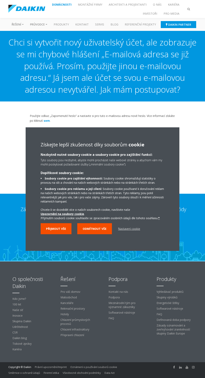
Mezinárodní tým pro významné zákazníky (122, 305)
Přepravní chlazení (72, 335)
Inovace (17, 315)
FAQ (111, 318)
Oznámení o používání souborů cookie (93, 367)
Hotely (64, 314)
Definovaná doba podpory (174, 320)
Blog (114, 24)
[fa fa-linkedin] (180, 367)
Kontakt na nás (118, 292)
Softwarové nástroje (122, 312)
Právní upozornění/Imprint (51, 367)
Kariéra (17, 349)
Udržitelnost (20, 327)
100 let (16, 304)
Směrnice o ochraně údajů (24, 373)
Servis (99, 24)
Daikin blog (19, 338)
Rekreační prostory (72, 308)
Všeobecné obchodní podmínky (82, 373)
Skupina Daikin (21, 321)
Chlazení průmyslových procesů (75, 322)
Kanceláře (66, 303)
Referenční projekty (140, 24)
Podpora (114, 297)
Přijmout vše (56, 229)
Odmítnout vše (95, 229)
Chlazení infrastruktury (74, 329)
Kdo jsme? (19, 299)
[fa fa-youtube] (187, 367)
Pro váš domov (70, 292)
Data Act (110, 373)
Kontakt (82, 24)
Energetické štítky (168, 303)
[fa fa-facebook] (174, 367)
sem (47, 121)
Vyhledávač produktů (170, 292)
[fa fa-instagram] (193, 367)
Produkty (61, 24)
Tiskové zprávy (22, 344)
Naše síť (17, 310)
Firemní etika (51, 373)
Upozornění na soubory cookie (62, 214)
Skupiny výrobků (167, 297)
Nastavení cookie (129, 229)
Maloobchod (68, 297)
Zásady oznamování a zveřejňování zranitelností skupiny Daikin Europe (173, 329)
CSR (15, 332)
